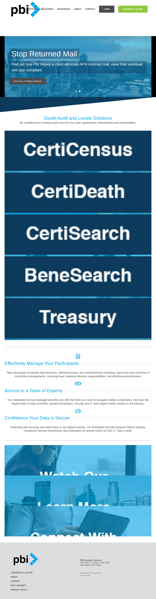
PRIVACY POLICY (19, 590)
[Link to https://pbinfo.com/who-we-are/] (78, 383)
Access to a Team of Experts (33, 390)
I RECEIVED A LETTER (21, 573)
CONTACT (15, 581)
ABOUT (14, 577)
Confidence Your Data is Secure (37, 417)
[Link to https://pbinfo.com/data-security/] (78, 410)
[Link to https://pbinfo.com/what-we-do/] (78, 356)
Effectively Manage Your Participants (42, 363)
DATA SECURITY (18, 585)
